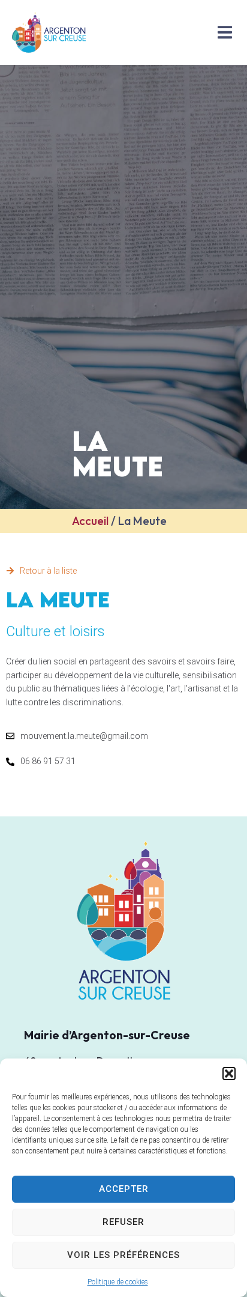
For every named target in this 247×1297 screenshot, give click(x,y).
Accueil (90, 521)
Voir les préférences (123, 1255)
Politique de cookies (118, 1282)
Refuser (123, 1222)
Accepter (124, 1188)
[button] (229, 1074)
